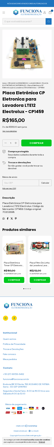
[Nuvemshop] (27, 426)
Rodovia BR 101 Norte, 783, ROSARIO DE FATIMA (26, 384)
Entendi (42, 442)
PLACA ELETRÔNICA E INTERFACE (25, 84)
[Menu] (3, 12)
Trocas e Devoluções (13, 349)
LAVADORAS (34, 83)
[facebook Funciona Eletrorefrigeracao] (14, 318)
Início (4, 83)
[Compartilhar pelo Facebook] (7, 218)
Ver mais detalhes (9, 131)
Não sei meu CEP (9, 188)
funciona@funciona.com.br (16, 379)
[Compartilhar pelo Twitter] (11, 218)
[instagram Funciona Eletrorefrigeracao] (5, 318)
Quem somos (9, 339)
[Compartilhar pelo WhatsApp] (3, 218)
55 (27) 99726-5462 (14, 374)
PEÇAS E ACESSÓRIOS (18, 83)
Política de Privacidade (14, 344)
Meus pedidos (10, 359)
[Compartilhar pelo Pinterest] (16, 218)
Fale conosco (9, 354)
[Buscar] (49, 21)
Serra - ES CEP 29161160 (15, 386)
